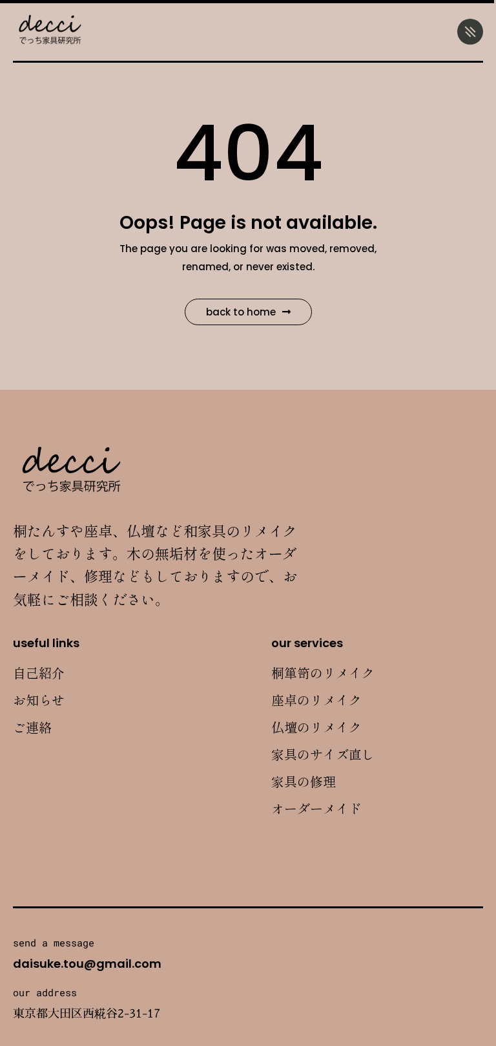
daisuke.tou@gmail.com (87, 963)
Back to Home (241, 312)
